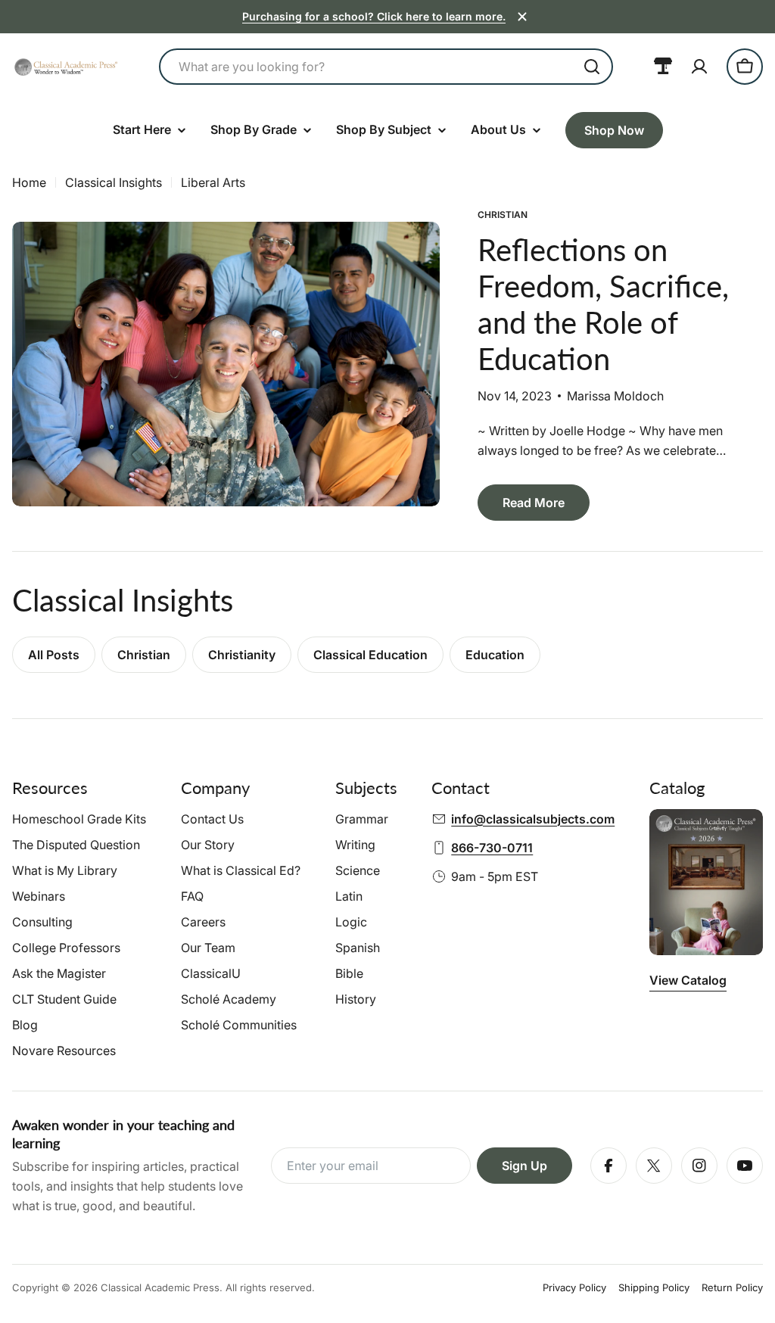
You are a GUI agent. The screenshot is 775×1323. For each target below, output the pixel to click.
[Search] (592, 67)
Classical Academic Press (160, 1287)
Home (29, 182)
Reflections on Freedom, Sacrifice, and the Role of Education (603, 304)
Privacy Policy (574, 1287)
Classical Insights (113, 182)
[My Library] (663, 67)
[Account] (699, 67)
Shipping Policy (653, 1287)
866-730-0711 (492, 847)
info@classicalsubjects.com (533, 818)
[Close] (522, 16)
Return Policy (732, 1287)
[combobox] (386, 66)
